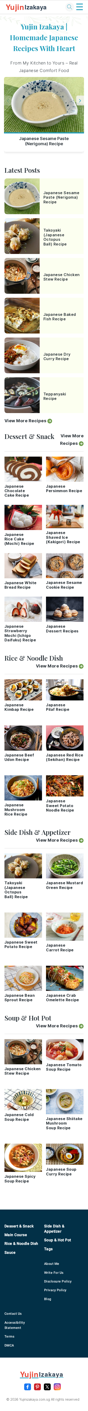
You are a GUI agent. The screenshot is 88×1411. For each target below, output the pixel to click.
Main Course (15, 1235)
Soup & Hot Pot (57, 1240)
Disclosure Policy (58, 1281)
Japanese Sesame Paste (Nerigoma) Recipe (44, 141)
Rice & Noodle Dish (21, 1243)
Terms (9, 1336)
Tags (48, 1249)
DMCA (9, 1345)
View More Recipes (25, 420)
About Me (51, 1264)
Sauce (10, 1252)
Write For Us (54, 1272)
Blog (47, 1299)
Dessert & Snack (19, 1226)
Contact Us (13, 1313)
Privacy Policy (55, 1290)
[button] (80, 100)
